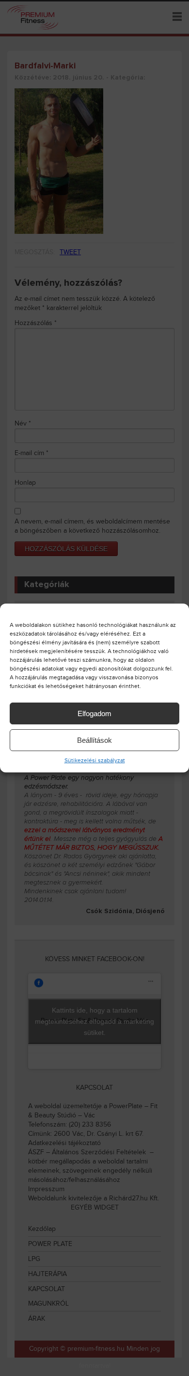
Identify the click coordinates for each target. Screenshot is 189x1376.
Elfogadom (94, 713)
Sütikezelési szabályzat (94, 760)
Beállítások (94, 740)
